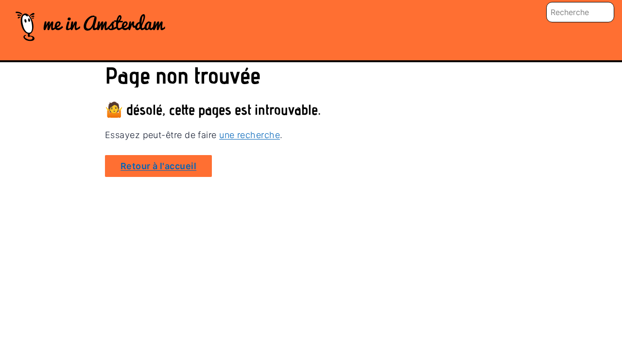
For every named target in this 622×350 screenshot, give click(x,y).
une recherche (249, 135)
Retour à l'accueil (158, 166)
